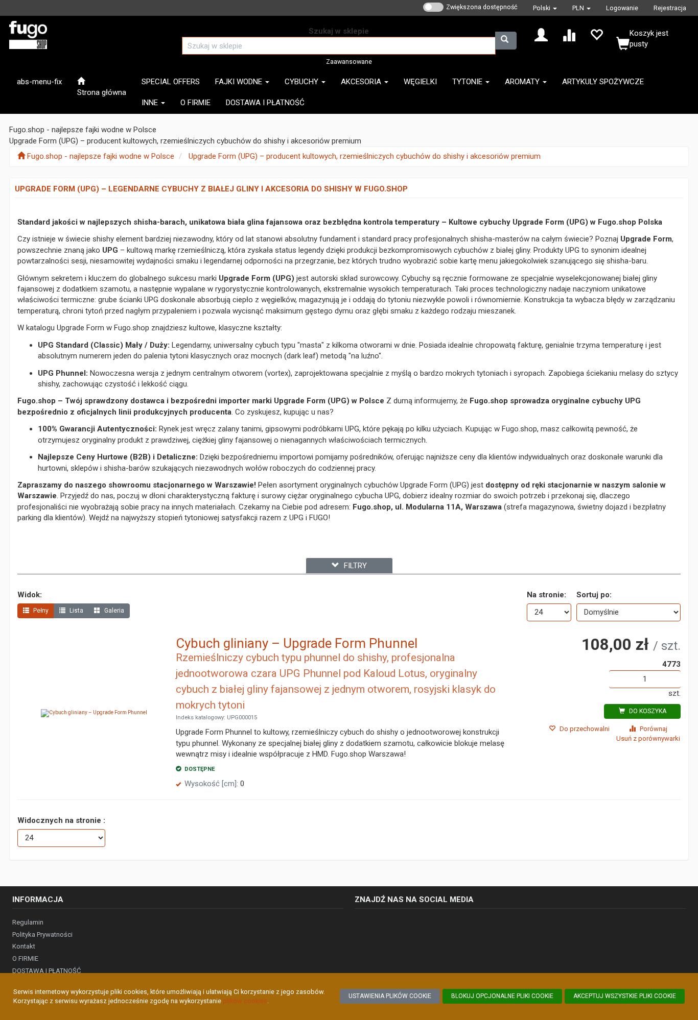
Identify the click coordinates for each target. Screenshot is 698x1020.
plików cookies (245, 1001)
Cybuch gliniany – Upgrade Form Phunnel (296, 643)
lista (75, 610)
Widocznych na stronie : (61, 820)
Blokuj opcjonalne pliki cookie (502, 996)
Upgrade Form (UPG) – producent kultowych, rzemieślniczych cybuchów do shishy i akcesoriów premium (365, 156)
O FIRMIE (25, 958)
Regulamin (27, 922)
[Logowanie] (541, 34)
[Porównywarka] (568, 34)
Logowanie (622, 8)
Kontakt (23, 946)
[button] (545, 8)
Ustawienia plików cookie (389, 996)
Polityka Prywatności (42, 934)
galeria (113, 610)
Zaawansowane (349, 61)
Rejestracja (670, 8)
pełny (40, 610)
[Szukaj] (506, 41)
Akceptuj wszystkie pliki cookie (624, 996)
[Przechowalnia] (596, 34)
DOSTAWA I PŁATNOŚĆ (46, 971)
